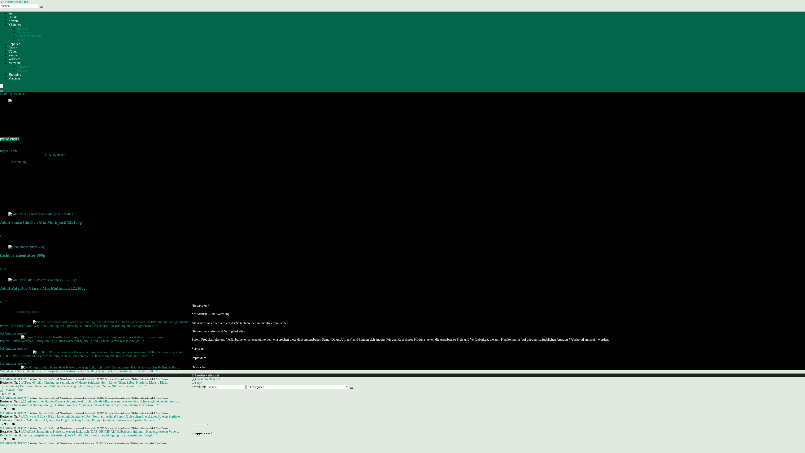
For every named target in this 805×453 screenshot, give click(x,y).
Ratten (21, 40)
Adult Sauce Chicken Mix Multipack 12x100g (41, 222)
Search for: (199, 387)
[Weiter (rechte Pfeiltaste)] (197, 428)
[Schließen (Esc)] (206, 424)
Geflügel (22, 70)
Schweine (23, 66)
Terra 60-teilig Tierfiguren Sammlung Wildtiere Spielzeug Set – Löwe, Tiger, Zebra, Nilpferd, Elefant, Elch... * (73, 386)
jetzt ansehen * (9, 139)
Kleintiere (14, 24)
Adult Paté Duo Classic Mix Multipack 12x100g (43, 288)
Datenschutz (200, 367)
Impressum (199, 358)
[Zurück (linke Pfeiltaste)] (193, 428)
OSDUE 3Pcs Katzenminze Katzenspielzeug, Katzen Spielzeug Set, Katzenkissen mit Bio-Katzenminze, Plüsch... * (76, 356)
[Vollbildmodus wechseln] (197, 424)
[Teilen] (201, 424)
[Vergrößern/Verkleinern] (193, 424)
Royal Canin (8, 151)
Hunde (12, 17)
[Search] (1, 91)
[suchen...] (41, 7)
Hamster (22, 28)
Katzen (13, 21)
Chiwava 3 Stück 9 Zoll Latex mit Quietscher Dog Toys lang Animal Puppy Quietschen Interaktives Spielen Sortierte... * (80, 420)
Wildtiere (14, 59)
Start (11, 13)
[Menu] (1, 86)
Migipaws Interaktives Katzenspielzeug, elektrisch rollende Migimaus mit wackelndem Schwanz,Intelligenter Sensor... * (79, 405)
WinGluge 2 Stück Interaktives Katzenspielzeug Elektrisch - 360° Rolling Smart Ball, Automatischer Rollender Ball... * (79, 371)
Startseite (198, 348)
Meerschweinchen (29, 36)
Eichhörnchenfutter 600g (22, 255)
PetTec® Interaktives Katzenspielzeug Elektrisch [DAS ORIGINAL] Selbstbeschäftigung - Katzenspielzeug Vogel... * (78, 435)
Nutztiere (14, 63)
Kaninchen (24, 32)
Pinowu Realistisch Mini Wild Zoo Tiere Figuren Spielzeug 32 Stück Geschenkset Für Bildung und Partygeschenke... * (79, 326)
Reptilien (14, 44)
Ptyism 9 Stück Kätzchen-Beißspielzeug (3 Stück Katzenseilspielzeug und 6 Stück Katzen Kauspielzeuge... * (72, 341)
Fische (12, 47)
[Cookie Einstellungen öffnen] (223, 419)
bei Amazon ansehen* (14, 333)
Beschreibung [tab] (17, 162)
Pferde (12, 55)
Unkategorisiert (16, 93)
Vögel (12, 51)
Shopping (14, 74)
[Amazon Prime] (11, 390)
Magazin (14, 78)
